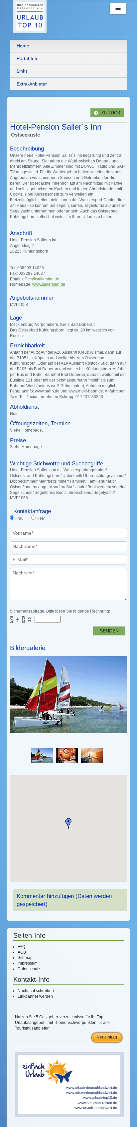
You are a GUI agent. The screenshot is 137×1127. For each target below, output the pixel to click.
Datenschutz (29, 969)
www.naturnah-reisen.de (97, 1103)
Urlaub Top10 (30, 16)
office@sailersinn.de (40, 279)
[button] (68, 823)
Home (23, 45)
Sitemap (25, 957)
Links (22, 71)
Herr (41, 518)
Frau (19, 518)
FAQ (21, 946)
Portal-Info (28, 58)
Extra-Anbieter (32, 84)
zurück (110, 112)
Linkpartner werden (35, 996)
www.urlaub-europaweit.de (95, 1108)
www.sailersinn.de (48, 284)
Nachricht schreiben (36, 990)
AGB (22, 952)
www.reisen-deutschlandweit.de (91, 1093)
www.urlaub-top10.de (100, 1097)
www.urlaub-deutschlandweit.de (91, 1088)
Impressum (28, 963)
